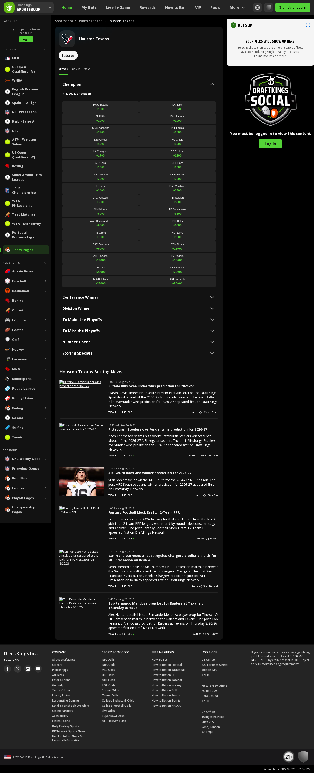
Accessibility (60, 716)
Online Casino (61, 721)
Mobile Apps (60, 670)
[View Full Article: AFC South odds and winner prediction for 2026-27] (81, 495)
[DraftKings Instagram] (28, 669)
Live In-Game (118, 7)
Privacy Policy (61, 695)
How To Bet (159, 660)
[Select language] (257, 7)
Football (97, 21)
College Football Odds (116, 706)
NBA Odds (108, 665)
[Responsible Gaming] (268, 7)
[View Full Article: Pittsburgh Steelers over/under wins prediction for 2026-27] (81, 429)
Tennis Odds (110, 695)
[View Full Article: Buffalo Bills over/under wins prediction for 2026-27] (81, 386)
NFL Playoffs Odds (114, 721)
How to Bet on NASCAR (167, 706)
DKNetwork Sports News (68, 731)
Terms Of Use (61, 690)
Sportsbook (64, 21)
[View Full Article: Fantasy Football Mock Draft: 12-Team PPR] (81, 512)
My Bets (89, 7)
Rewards (147, 7)
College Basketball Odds (118, 701)
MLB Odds (108, 670)
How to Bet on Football (167, 665)
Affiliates (58, 675)
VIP (198, 7)
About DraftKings (63, 660)
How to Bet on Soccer (166, 695)
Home (66, 7)
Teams (82, 21)
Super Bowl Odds (113, 716)
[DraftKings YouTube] (38, 669)
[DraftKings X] (17, 669)
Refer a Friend (61, 680)
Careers (57, 665)
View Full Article (120, 412)
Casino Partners (62, 711)
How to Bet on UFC (164, 675)
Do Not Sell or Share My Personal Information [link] (68, 738)
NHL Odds (108, 680)
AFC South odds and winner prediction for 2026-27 (149, 473)
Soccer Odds (110, 690)
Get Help (57, 685)
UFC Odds (108, 675)
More (234, 7)
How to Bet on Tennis (166, 701)
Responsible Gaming (65, 701)
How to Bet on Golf (164, 690)
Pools (215, 7)
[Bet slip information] (308, 25)
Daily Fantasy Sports (65, 726)
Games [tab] (76, 69)
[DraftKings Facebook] (7, 669)
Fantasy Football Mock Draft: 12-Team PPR (144, 512)
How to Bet (175, 7)
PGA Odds (108, 685)
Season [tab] (63, 69)
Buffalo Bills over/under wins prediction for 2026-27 (151, 386)
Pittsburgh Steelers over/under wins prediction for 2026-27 (157, 429)
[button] (270, 25)
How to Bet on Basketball (168, 670)
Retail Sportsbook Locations (71, 706)
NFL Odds (108, 660)
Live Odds (108, 711)
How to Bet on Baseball (167, 680)
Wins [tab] (87, 69)
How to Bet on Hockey (166, 685)
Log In (26, 39)
